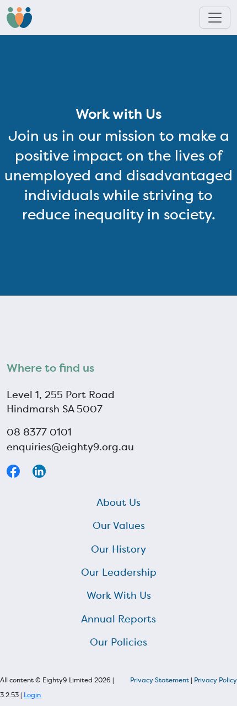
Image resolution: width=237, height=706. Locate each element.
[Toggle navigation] (215, 18)
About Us (118, 502)
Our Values (119, 525)
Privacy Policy (215, 680)
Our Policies (118, 642)
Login (32, 694)
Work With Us (119, 595)
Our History (118, 549)
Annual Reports (118, 619)
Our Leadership (119, 572)
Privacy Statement (159, 680)
